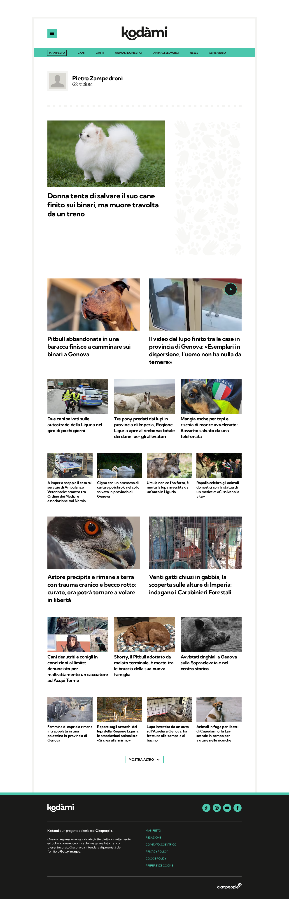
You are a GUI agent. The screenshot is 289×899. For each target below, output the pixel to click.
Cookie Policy (156, 858)
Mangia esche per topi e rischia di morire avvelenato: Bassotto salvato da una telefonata (209, 427)
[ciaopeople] (229, 886)
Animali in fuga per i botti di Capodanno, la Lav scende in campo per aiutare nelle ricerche (217, 733)
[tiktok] (206, 808)
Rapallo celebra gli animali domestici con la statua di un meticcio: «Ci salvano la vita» (217, 489)
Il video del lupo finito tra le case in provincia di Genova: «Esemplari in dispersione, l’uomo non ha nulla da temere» (195, 350)
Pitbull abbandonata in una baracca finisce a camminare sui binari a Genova (89, 346)
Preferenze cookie (159, 865)
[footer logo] (89, 808)
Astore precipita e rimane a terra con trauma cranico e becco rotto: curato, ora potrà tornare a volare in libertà (91, 588)
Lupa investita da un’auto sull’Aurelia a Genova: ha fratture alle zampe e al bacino (168, 733)
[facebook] (237, 808)
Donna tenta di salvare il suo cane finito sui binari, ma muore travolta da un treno (102, 204)
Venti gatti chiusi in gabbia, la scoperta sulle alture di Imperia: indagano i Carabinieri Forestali (190, 584)
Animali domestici (128, 52)
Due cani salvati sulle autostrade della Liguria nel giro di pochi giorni (74, 424)
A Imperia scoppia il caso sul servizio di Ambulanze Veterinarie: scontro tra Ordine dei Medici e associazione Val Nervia (69, 491)
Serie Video (217, 52)
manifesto (153, 830)
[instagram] (217, 808)
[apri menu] (52, 33)
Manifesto (57, 52)
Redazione (153, 837)
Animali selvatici (166, 52)
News (194, 52)
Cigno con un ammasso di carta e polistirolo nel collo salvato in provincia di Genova (118, 489)
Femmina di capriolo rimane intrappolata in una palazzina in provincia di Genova (70, 733)
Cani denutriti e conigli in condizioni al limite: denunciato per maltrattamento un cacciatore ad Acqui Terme (77, 668)
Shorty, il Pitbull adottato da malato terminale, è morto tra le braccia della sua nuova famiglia (143, 665)
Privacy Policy (157, 851)
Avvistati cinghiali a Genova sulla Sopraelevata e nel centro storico (209, 662)
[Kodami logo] (144, 33)
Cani (81, 52)
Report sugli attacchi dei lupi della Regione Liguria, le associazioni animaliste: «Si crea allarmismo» (118, 733)
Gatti (100, 52)
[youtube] (227, 808)
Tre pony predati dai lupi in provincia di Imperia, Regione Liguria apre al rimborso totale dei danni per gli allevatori (144, 427)
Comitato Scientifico (161, 844)
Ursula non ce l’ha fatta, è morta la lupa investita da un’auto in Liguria (168, 487)
